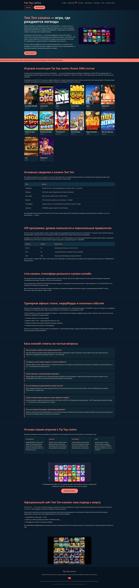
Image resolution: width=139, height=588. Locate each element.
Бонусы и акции (110, 3)
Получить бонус (69, 491)
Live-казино (96, 3)
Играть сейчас (30, 53)
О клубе (64, 3)
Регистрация (39, 7)
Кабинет (28, 7)
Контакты (80, 3)
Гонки (102, 3)
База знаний (88, 3)
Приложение (72, 3)
